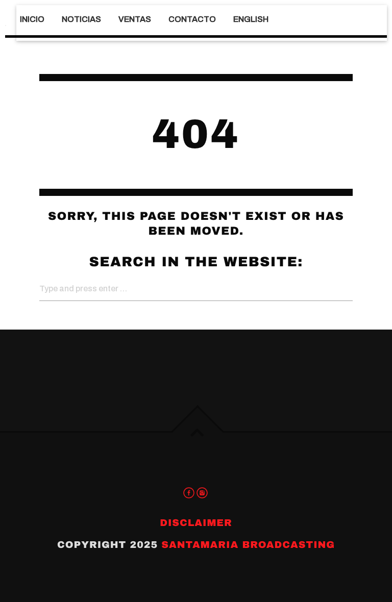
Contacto (192, 19)
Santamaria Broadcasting (248, 544)
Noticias (81, 19)
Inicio (32, 19)
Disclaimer (196, 522)
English (250, 19)
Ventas (134, 19)
